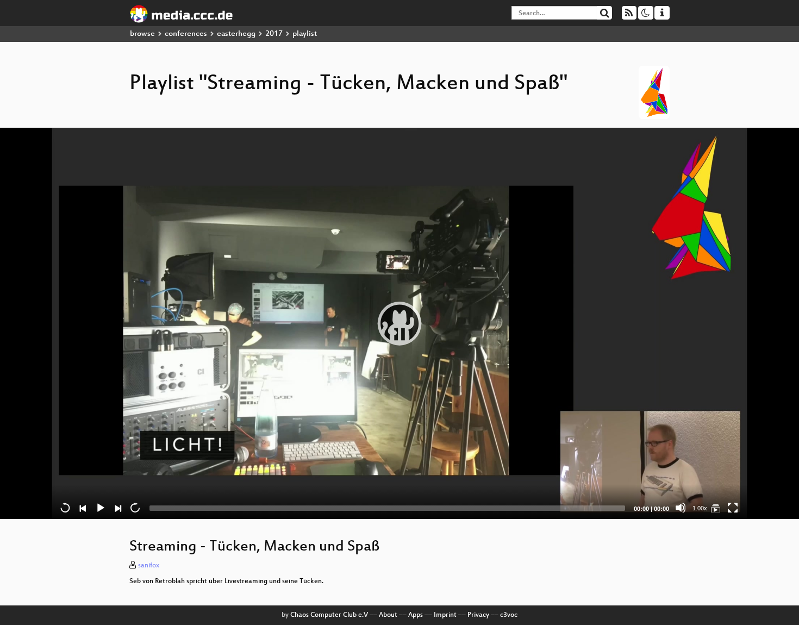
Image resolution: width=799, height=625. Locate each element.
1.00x (699, 508)
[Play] (399, 323)
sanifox (148, 566)
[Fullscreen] (733, 507)
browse (142, 34)
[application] (399, 323)
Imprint (445, 615)
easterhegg (236, 34)
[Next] (117, 507)
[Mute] (680, 507)
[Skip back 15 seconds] (65, 507)
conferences (186, 34)
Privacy (478, 615)
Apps (415, 615)
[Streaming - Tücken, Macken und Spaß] (715, 507)
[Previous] (83, 507)
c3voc (508, 615)
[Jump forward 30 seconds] (135, 507)
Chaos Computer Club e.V (329, 615)
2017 (274, 34)
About (388, 615)
